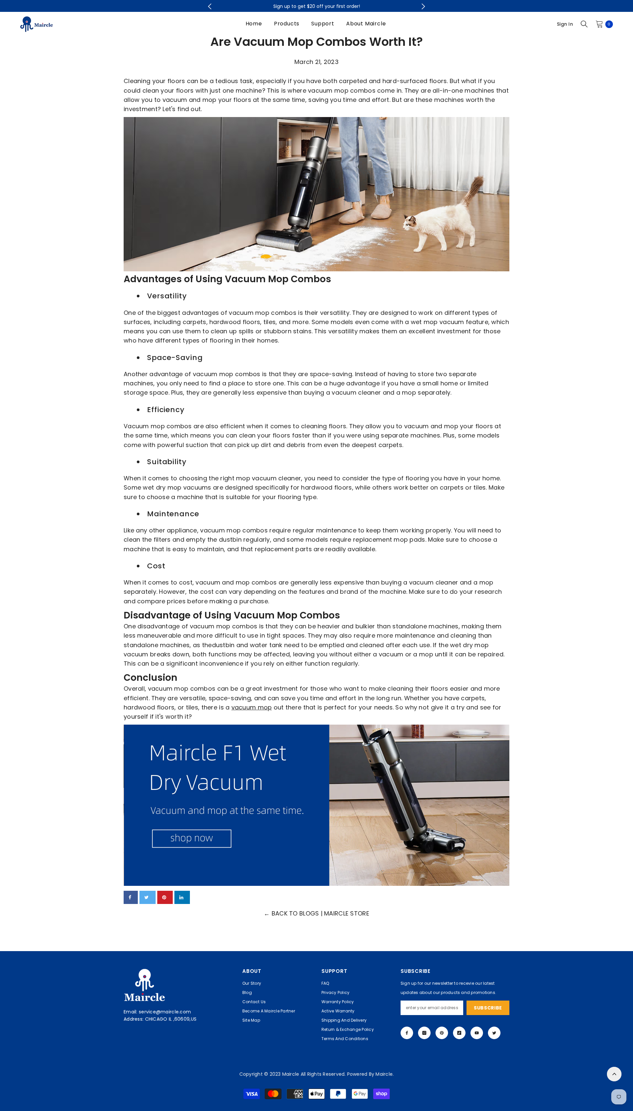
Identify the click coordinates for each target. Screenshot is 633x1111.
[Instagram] (424, 1033)
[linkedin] (182, 897)
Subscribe (488, 1008)
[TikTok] (459, 1033)
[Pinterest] (442, 1033)
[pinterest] (165, 897)
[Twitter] (494, 1033)
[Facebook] (407, 1033)
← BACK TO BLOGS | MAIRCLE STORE (316, 913)
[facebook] (131, 897)
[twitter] (147, 897)
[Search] (584, 24)
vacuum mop (251, 707)
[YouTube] (476, 1033)
